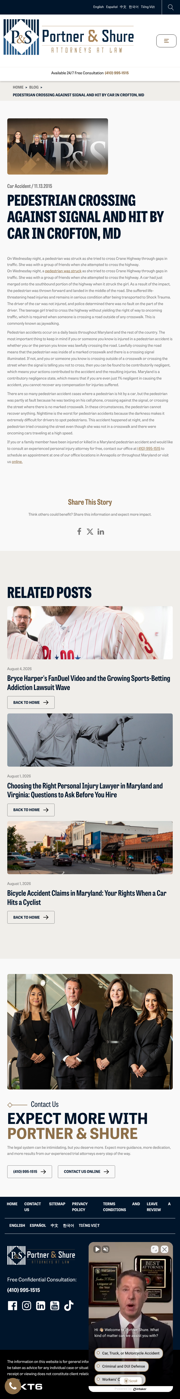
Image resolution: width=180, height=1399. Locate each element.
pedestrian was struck (63, 271)
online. (17, 462)
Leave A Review (159, 1207)
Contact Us (32, 1207)
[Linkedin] (101, 531)
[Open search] (171, 7)
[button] (31, 702)
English (98, 7)
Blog (34, 88)
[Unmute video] (97, 1249)
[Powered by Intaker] (140, 1389)
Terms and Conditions (121, 1207)
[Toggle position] (154, 1249)
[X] (90, 531)
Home (18, 88)
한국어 (134, 7)
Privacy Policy (80, 1207)
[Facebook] (79, 531)
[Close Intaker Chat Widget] (164, 1249)
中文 (123, 7)
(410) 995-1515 (117, 73)
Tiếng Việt (148, 7)
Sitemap (57, 1204)
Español (112, 7)
